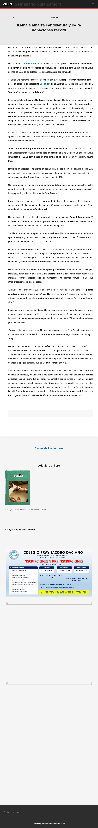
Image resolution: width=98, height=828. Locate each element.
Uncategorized (52, 17)
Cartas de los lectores (49, 448)
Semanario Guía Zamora (38, 4)
